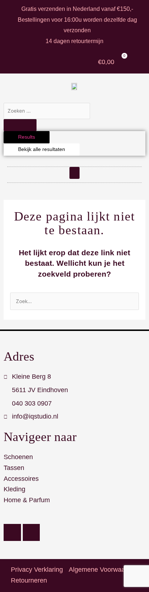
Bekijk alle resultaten (41, 149)
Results (26, 137)
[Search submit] (20, 125)
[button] (74, 173)
